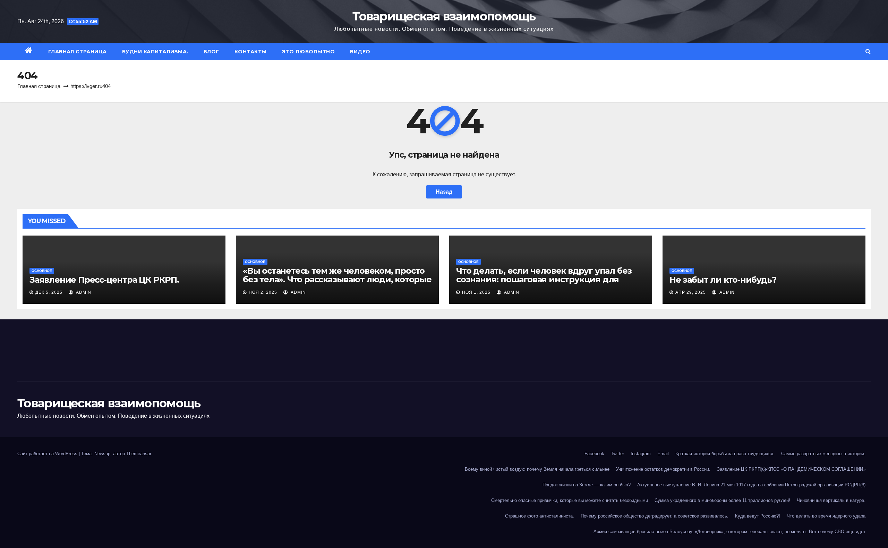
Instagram (641, 453)
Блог (211, 51)
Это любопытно (308, 51)
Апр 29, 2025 (690, 292)
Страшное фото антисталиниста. (539, 516)
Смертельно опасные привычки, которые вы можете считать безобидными (569, 500)
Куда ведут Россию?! (757, 516)
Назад (444, 192)
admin (83, 292)
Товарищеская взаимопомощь (444, 16)
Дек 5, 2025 (48, 292)
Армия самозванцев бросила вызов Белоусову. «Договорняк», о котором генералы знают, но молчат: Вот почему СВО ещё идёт (729, 531)
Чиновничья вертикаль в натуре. (831, 500)
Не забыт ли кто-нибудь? (722, 280)
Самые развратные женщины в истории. (823, 453)
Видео (360, 51)
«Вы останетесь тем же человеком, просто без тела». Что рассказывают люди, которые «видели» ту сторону (337, 279)
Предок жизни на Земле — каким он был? (587, 484)
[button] (868, 51)
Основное (42, 271)
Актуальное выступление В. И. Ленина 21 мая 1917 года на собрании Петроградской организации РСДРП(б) (751, 484)
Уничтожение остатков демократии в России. (663, 469)
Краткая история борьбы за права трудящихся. (725, 453)
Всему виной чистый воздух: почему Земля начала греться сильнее (537, 469)
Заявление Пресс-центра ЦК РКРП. (104, 280)
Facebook (594, 453)
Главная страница (77, 51)
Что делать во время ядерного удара (826, 516)
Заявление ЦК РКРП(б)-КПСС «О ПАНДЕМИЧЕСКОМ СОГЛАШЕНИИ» (791, 469)
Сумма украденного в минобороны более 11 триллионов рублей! (722, 500)
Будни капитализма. (155, 51)
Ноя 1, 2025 (476, 292)
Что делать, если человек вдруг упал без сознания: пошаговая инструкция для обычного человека (544, 279)
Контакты (250, 51)
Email (663, 453)
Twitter (617, 453)
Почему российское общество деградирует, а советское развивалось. (654, 516)
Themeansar (138, 453)
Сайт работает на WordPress (48, 453)
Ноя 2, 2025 (263, 292)
